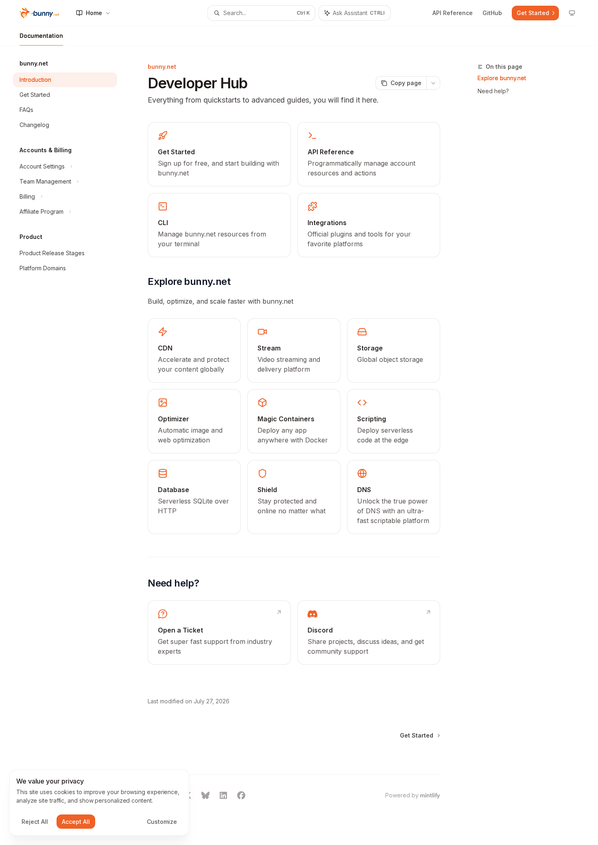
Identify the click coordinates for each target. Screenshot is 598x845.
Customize (162, 821)
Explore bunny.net (502, 77)
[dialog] (99, 803)
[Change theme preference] (571, 13)
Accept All (76, 821)
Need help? (493, 91)
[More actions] (433, 83)
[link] (219, 154)
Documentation (41, 35)
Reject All (35, 821)
